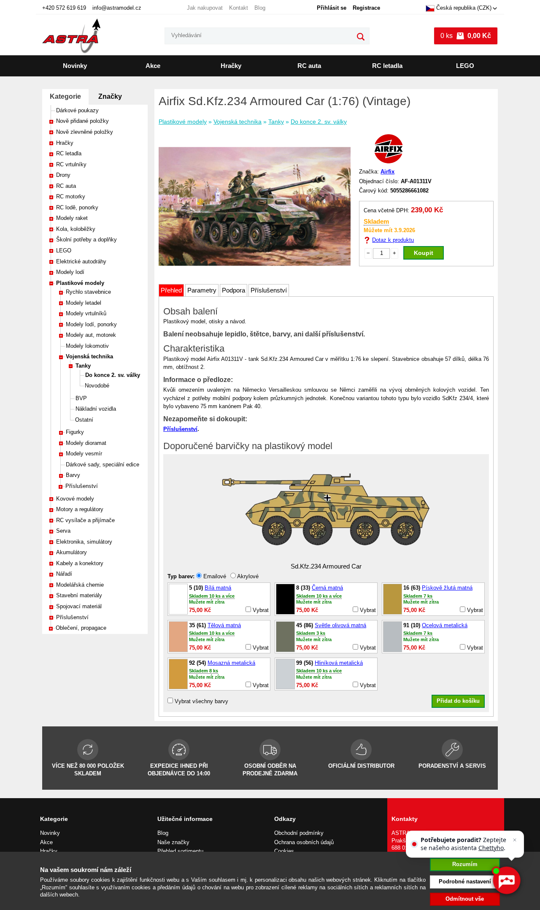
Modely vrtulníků (86, 313)
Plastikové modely (80, 283)
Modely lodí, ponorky (91, 324)
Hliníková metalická (339, 663)
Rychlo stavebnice (88, 292)
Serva (63, 531)
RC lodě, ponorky (77, 207)
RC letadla (387, 65)
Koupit (423, 252)
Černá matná (327, 588)
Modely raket (72, 218)
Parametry (201, 290)
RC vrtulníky (71, 164)
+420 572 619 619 (64, 8)
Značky (110, 96)
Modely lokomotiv (87, 346)
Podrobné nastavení (465, 881)
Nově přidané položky (82, 121)
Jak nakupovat (205, 8)
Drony (63, 175)
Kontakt (238, 8)
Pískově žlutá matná (447, 588)
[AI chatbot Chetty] (506, 880)
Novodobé (97, 385)
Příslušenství (81, 486)
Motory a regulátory (79, 509)
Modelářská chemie (80, 585)
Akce (153, 65)
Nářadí (64, 574)
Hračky (231, 65)
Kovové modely (75, 499)
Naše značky (173, 842)
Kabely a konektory (79, 563)
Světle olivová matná (340, 625)
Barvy (73, 475)
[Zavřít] (514, 839)
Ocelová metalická (444, 625)
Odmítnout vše (465, 899)
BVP (81, 398)
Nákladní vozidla (96, 409)
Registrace (366, 8)
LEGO (465, 65)
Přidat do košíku (458, 701)
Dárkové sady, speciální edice (102, 464)
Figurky (75, 432)
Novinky (75, 65)
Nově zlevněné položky (84, 132)
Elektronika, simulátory (84, 542)
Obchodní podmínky (299, 833)
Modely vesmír (84, 453)
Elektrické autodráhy (81, 261)
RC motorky (70, 196)
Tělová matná (224, 625)
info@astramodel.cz (116, 8)
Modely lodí (70, 272)
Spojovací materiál (79, 606)
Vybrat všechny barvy (200, 701)
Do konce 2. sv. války (112, 375)
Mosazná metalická (231, 663)
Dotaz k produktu (393, 240)
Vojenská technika (89, 356)
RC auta (309, 65)
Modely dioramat (86, 443)
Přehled (171, 290)
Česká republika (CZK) (463, 8)
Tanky (83, 366)
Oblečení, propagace (81, 628)
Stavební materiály (79, 595)
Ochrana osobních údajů (304, 842)
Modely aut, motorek (91, 335)
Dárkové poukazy (77, 110)
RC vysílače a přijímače (85, 520)
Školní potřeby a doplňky (86, 239)
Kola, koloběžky (75, 229)
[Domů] (71, 36)
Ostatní (84, 420)
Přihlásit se (331, 8)
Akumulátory (71, 552)
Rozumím (465, 864)
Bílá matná (218, 588)
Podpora (233, 290)
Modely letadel (83, 303)
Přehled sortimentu (180, 851)
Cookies (284, 851)
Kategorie (65, 96)
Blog (259, 8)
